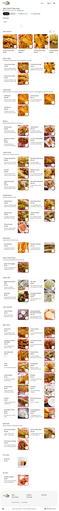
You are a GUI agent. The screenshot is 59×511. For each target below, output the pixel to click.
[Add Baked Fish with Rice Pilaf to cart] (27, 289)
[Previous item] (50, 31)
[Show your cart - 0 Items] (54, 3)
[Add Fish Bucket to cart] (31, 47)
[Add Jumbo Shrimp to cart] (27, 382)
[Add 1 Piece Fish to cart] (27, 336)
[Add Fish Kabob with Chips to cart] (53, 165)
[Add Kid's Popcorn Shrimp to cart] (27, 448)
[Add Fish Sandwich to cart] (27, 251)
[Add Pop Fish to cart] (27, 177)
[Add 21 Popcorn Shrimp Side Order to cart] (27, 347)
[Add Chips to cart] (27, 370)
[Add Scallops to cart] (53, 382)
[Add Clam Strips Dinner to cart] (53, 208)
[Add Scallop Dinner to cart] (27, 220)
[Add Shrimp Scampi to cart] (27, 231)
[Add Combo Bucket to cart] (53, 103)
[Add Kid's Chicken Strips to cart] (53, 436)
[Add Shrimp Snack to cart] (27, 134)
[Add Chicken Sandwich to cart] (53, 251)
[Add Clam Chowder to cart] (27, 318)
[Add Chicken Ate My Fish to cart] (27, 165)
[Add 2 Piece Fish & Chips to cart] (46, 47)
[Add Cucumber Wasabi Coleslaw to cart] (53, 300)
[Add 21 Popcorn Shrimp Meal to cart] (27, 145)
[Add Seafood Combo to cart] (53, 177)
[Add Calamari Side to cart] (53, 359)
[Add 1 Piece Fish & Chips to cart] (27, 71)
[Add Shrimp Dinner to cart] (53, 134)
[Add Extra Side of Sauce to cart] (53, 405)
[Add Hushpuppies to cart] (53, 370)
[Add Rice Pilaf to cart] (53, 289)
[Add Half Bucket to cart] (27, 103)
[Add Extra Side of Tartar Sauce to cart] (27, 417)
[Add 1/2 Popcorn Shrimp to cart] (53, 347)
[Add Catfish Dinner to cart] (27, 208)
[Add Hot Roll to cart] (27, 405)
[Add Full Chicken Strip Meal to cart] (53, 188)
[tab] (6, 13)
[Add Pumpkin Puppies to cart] (27, 484)
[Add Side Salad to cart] (27, 300)
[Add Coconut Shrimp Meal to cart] (53, 145)
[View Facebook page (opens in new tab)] (3, 509)
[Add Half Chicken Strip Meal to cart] (27, 188)
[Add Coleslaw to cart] (53, 394)
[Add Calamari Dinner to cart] (53, 220)
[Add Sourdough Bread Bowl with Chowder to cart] (53, 318)
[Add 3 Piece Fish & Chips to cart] (15, 47)
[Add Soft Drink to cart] (27, 466)
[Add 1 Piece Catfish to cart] (53, 336)
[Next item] (53, 31)
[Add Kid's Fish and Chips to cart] (27, 436)
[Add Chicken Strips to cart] (27, 394)
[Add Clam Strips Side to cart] (27, 359)
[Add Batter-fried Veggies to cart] (27, 271)
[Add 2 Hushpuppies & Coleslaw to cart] (53, 417)
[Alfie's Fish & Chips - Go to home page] (6, 3)
